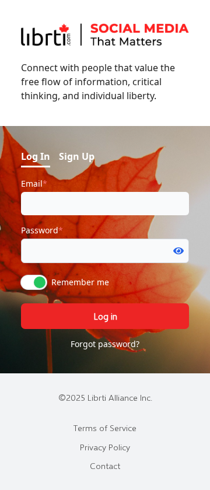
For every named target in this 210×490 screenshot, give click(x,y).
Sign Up (76, 156)
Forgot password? (105, 343)
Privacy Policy (105, 447)
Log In (35, 156)
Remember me (80, 282)
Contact (105, 465)
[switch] (34, 282)
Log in (105, 316)
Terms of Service (105, 427)
